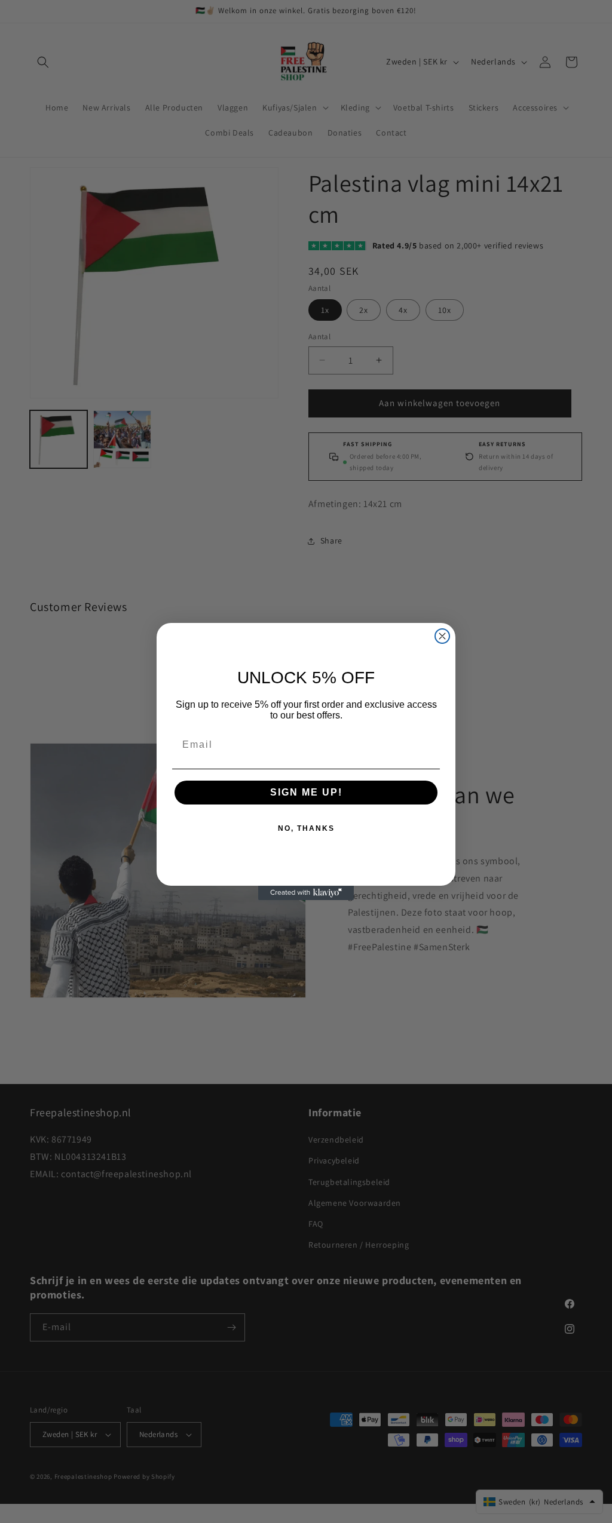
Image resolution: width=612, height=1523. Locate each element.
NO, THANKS (306, 828)
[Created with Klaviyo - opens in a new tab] (306, 893)
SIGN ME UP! (306, 792)
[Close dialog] (442, 636)
